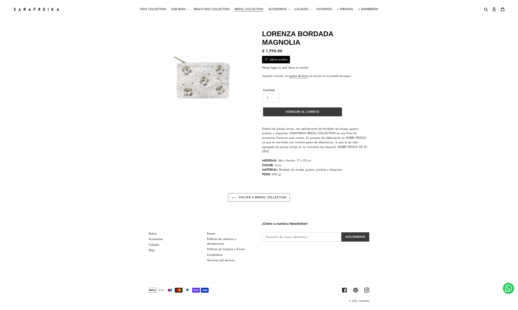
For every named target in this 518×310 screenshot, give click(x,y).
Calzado (154, 244)
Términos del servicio (221, 260)
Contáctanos (215, 255)
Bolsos (153, 233)
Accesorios (156, 239)
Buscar (211, 233)
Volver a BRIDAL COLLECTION (262, 197)
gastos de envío (299, 76)
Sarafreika (364, 301)
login (274, 67)
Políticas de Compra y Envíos (226, 249)
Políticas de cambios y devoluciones (221, 241)
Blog (151, 250)
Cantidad (269, 90)
